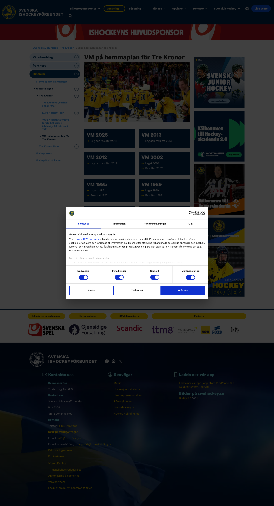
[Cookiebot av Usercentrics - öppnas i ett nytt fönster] (191, 213)
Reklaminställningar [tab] (155, 223)
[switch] (119, 277)
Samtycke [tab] (83, 223)
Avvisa (91, 290)
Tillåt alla (183, 290)
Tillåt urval (137, 290)
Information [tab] (119, 223)
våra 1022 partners (88, 239)
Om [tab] (190, 223)
